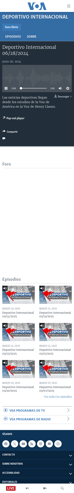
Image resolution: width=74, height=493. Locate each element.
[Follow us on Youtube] (23, 443)
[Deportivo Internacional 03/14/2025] (18, 295)
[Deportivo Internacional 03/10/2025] (18, 369)
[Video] (44, 488)
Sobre (31, 37)
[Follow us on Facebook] (5, 443)
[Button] (10, 132)
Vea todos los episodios (58, 396)
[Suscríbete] (49, 443)
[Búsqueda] (62, 488)
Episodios (13, 37)
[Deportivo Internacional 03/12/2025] (18, 332)
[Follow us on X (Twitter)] (14, 443)
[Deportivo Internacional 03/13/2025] (55, 295)
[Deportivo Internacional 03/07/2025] (55, 369)
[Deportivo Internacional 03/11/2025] (55, 332)
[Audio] (27, 488)
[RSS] (31, 443)
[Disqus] (37, 215)
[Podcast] (40, 443)
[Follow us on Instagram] (57, 443)
